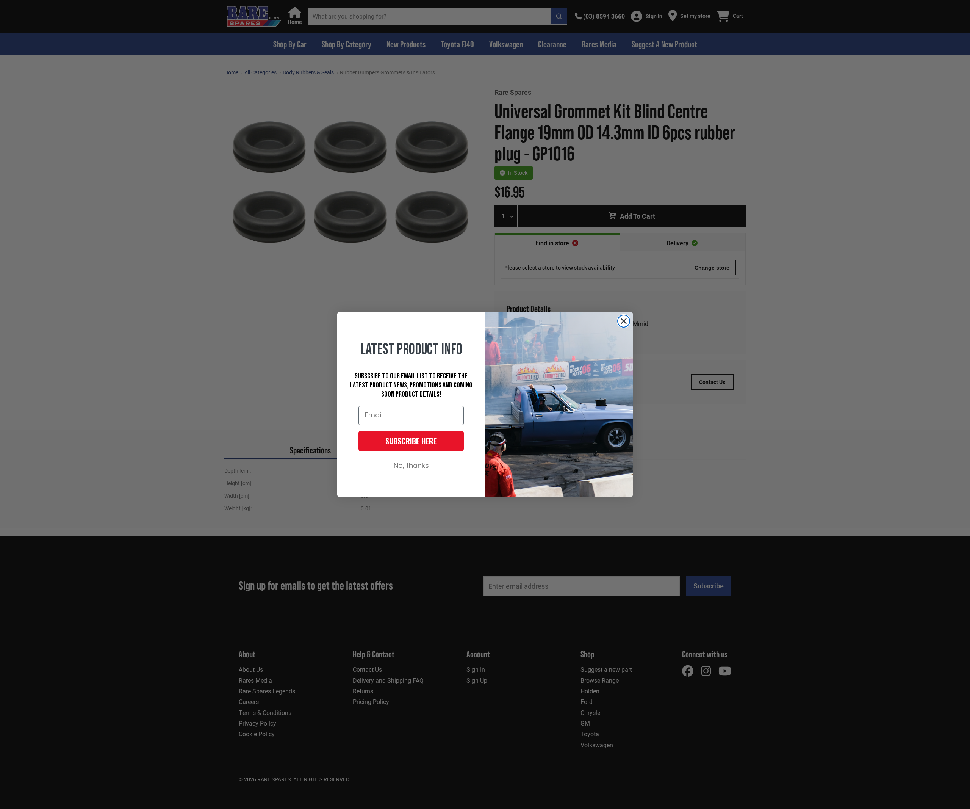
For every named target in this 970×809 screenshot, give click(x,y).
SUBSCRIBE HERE (411, 441)
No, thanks (411, 466)
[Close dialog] (624, 321)
